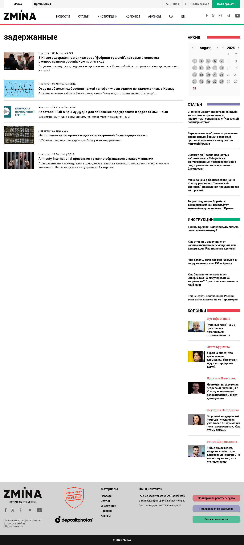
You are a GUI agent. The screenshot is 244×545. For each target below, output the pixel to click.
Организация (42, 4)
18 (201, 75)
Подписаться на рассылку (216, 508)
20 (215, 75)
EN (183, 16)
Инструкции (107, 16)
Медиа (18, 4)
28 (221, 82)
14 (221, 68)
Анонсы (154, 16)
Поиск (174, 4)
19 (208, 75)
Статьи (83, 16)
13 (215, 68)
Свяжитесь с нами (216, 519)
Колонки (133, 16)
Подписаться (199, 4)
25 (201, 82)
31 (194, 88)
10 (194, 68)
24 (194, 82)
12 (208, 68)
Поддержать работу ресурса (216, 498)
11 (201, 68)
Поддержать (226, 4)
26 (208, 82)
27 (215, 82)
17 (194, 75)
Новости (63, 16)
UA (171, 16)
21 (221, 75)
